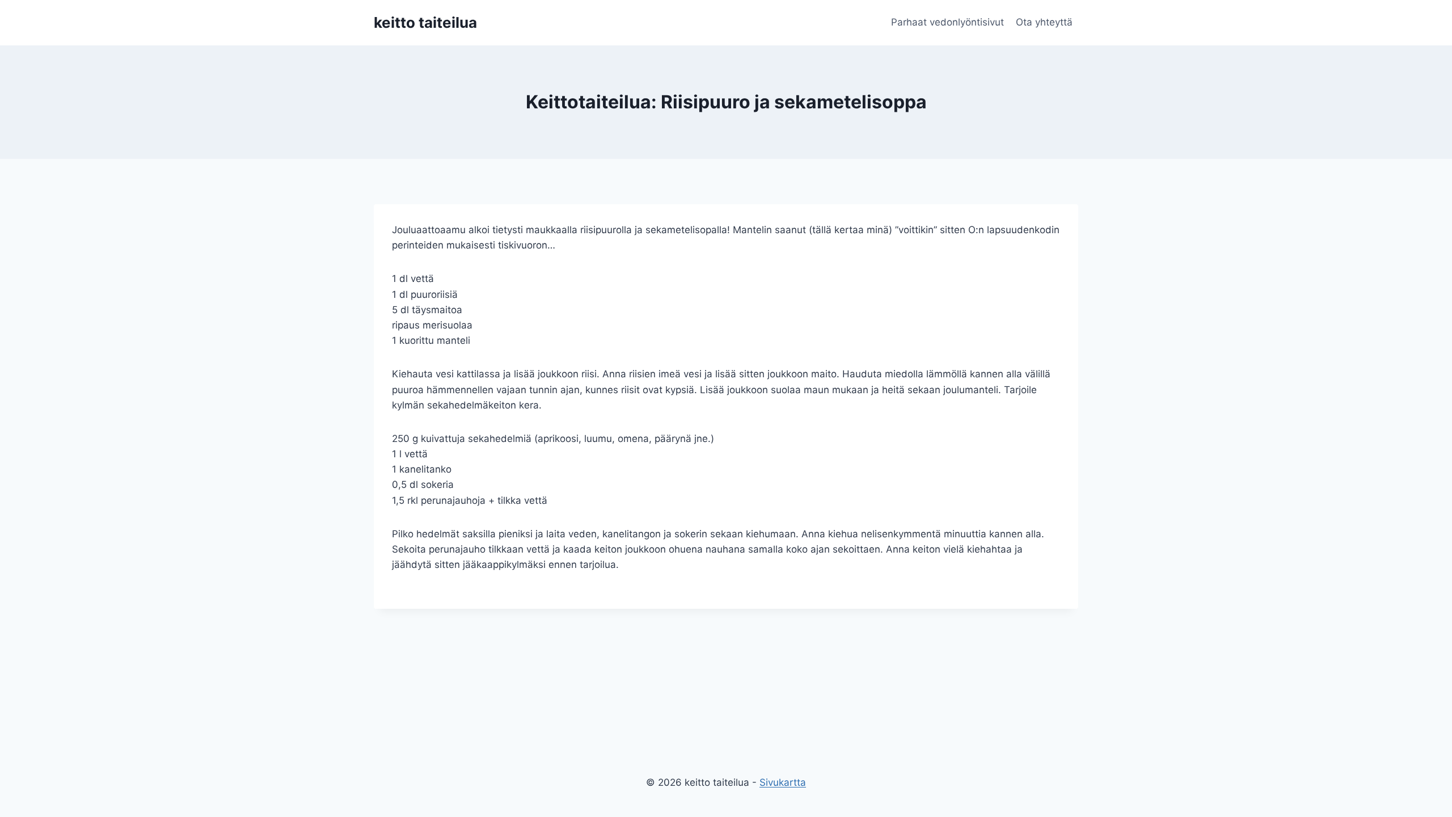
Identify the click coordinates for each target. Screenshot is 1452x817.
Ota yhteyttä (1044, 22)
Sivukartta (782, 782)
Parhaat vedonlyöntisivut (947, 22)
